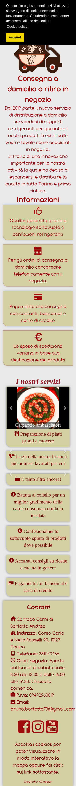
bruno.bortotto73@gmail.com (43, 709)
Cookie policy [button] (17, 26)
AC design (45, 781)
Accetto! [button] (15, 37)
